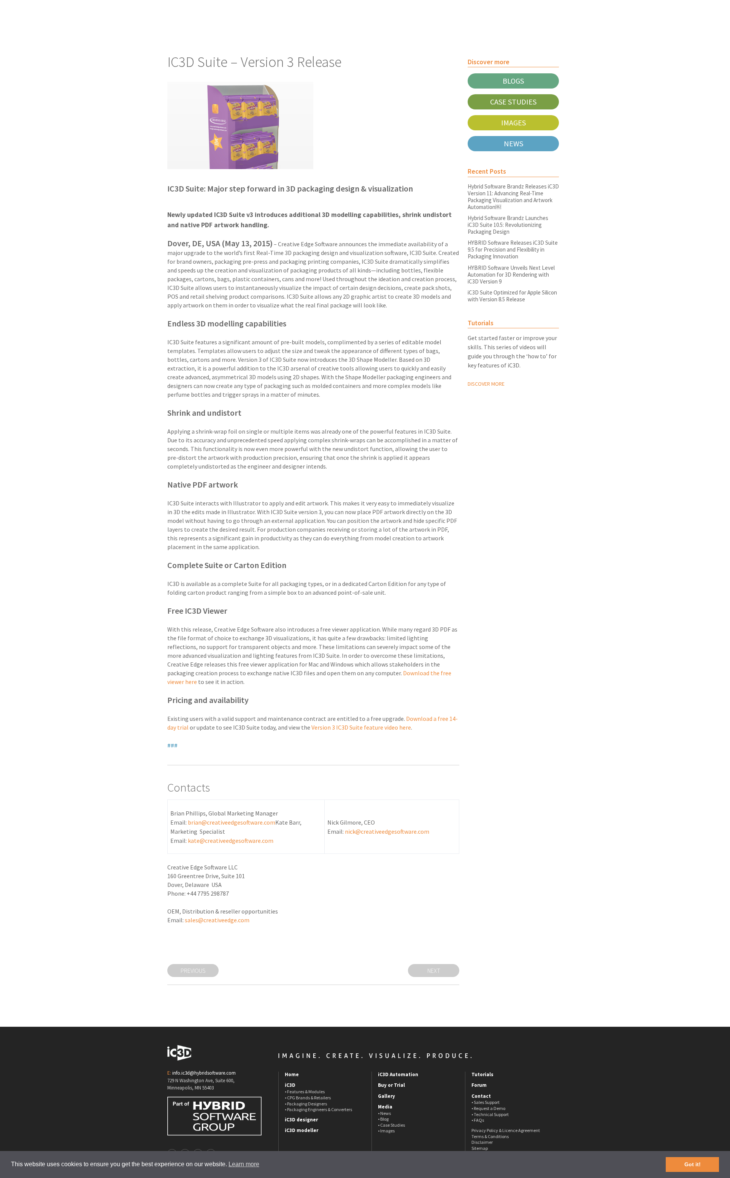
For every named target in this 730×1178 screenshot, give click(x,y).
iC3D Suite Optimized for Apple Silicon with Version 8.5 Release (512, 296)
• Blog (383, 1119)
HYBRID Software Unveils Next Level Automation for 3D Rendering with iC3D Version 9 (511, 274)
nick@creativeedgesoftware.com (387, 831)
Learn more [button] (244, 1164)
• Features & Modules (305, 1091)
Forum (479, 1085)
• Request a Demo (488, 1108)
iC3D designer (301, 1120)
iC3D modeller (301, 1130)
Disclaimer (482, 1142)
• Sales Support (485, 1102)
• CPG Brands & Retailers (308, 1097)
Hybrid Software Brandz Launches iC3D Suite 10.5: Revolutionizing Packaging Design (508, 224)
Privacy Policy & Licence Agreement (505, 1130)
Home (292, 1075)
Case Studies (513, 101)
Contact (481, 1096)
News (513, 143)
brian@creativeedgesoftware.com (231, 822)
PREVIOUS (193, 970)
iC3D (290, 1085)
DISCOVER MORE (486, 383)
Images (513, 122)
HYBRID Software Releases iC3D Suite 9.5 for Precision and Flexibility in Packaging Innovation (513, 249)
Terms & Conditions (490, 1136)
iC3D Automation (398, 1075)
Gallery (386, 1096)
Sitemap (479, 1148)
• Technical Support (490, 1114)
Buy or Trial (391, 1085)
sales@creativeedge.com (217, 920)
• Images (386, 1131)
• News (384, 1113)
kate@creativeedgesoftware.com (230, 840)
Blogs (513, 81)
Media (385, 1107)
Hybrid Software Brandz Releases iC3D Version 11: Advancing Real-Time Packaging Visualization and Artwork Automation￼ (513, 197)
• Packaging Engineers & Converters (318, 1109)
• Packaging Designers (306, 1104)
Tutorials (482, 1075)
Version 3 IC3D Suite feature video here (361, 727)
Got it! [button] (692, 1164)
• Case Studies (391, 1125)
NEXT (433, 970)
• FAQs (477, 1120)
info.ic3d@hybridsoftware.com (204, 1073)
